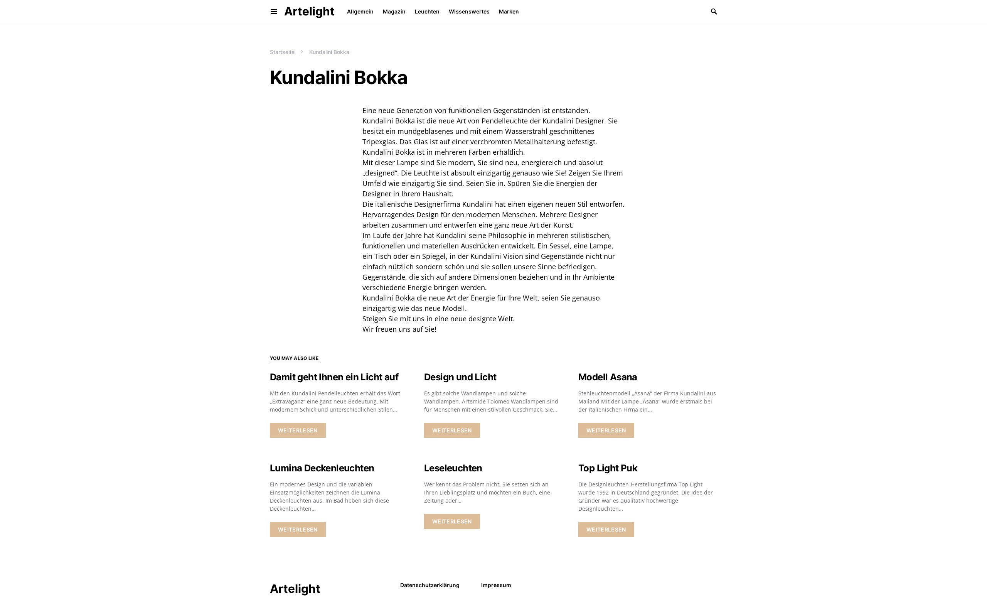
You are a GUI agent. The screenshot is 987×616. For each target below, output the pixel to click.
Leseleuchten (453, 468)
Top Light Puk (607, 468)
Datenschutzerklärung (430, 585)
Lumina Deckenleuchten (322, 468)
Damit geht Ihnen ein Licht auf (334, 377)
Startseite (282, 52)
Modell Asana (607, 377)
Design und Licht (460, 377)
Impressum (496, 585)
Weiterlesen (298, 430)
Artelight (309, 11)
